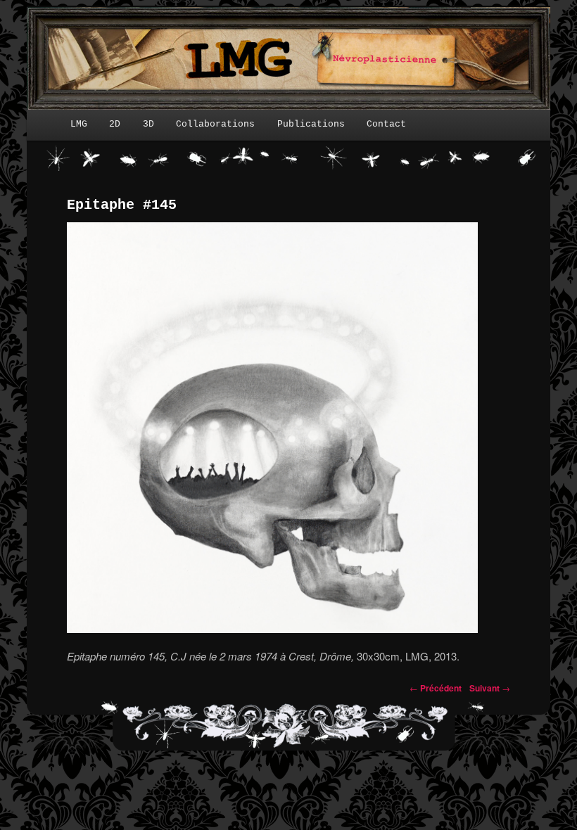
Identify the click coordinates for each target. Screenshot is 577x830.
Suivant (489, 688)
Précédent (436, 688)
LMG (78, 124)
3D (148, 124)
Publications (311, 124)
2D (114, 124)
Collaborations (215, 124)
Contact (386, 124)
